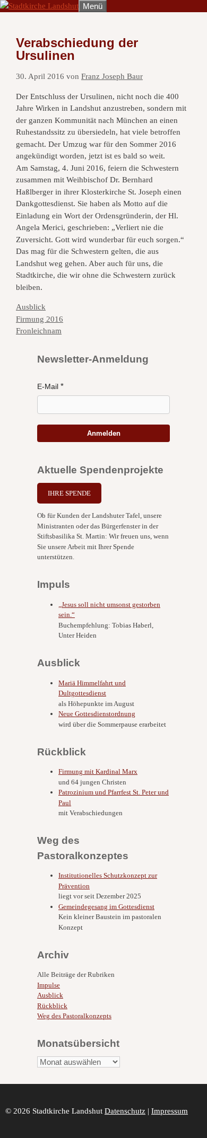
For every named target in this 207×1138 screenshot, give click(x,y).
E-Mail (47, 386)
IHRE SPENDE (69, 493)
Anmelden (103, 433)
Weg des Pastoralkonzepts (74, 1016)
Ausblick (31, 307)
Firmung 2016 (39, 319)
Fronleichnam (39, 331)
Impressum (169, 1111)
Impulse (48, 985)
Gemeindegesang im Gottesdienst (106, 907)
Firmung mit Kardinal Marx (97, 771)
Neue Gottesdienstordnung (96, 714)
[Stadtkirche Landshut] (39, 6)
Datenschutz (125, 1111)
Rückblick (52, 1006)
